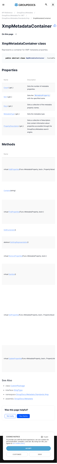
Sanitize (12, 274)
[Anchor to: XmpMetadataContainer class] (49, 43)
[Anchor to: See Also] (15, 380)
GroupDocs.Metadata (23, 399)
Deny (40, 454)
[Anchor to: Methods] (18, 144)
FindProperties (14, 212)
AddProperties (14, 169)
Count (6, 88)
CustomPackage (17, 386)
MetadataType (9, 114)
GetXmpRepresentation (18, 242)
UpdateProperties (15, 358)
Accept (28, 448)
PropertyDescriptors (11, 126)
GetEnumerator (9, 230)
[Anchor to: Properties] (20, 70)
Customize (17, 454)
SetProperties (14, 315)
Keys (5, 106)
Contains (7, 191)
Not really (10, 416)
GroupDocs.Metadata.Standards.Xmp (32, 394)
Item (5, 97)
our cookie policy (19, 443)
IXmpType (18, 390)
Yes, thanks (23, 416)
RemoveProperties (15, 256)
